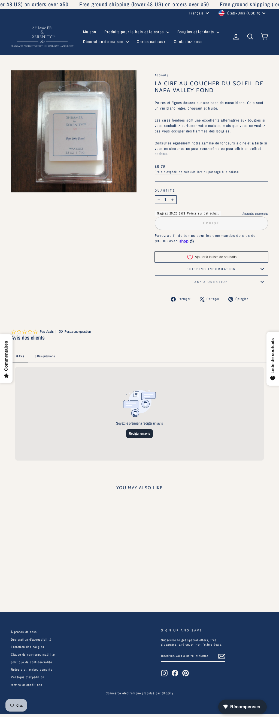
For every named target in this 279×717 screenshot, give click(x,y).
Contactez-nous (188, 41)
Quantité (165, 190)
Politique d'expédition (27, 677)
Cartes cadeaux (151, 41)
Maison (89, 32)
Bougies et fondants (196, 32)
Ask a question (211, 282)
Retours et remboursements (31, 669)
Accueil (160, 75)
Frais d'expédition (168, 172)
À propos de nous (24, 632)
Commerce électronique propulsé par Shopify (140, 693)
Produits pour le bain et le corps (134, 32)
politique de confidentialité (31, 662)
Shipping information (211, 269)
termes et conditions (26, 685)
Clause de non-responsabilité (33, 654)
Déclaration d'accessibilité (31, 639)
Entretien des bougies (27, 647)
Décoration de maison (104, 41)
